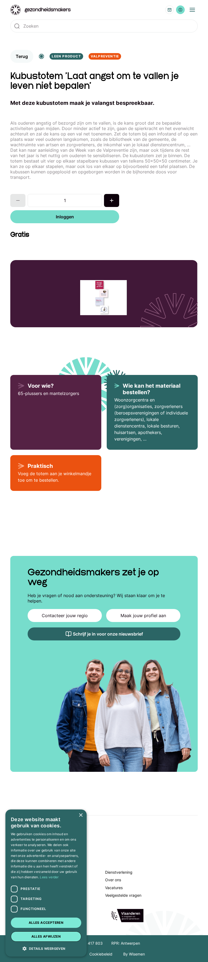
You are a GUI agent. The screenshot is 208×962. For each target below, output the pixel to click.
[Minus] (17, 200)
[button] (46, 948)
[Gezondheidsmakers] (40, 10)
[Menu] (192, 9)
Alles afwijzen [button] (46, 936)
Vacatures (114, 887)
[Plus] (111, 200)
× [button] (81, 815)
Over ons (113, 879)
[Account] (180, 9)
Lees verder (49, 877)
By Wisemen (134, 954)
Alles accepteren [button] (46, 923)
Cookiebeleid (100, 954)
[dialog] (46, 883)
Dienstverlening (118, 872)
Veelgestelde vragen (123, 895)
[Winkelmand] (169, 9)
